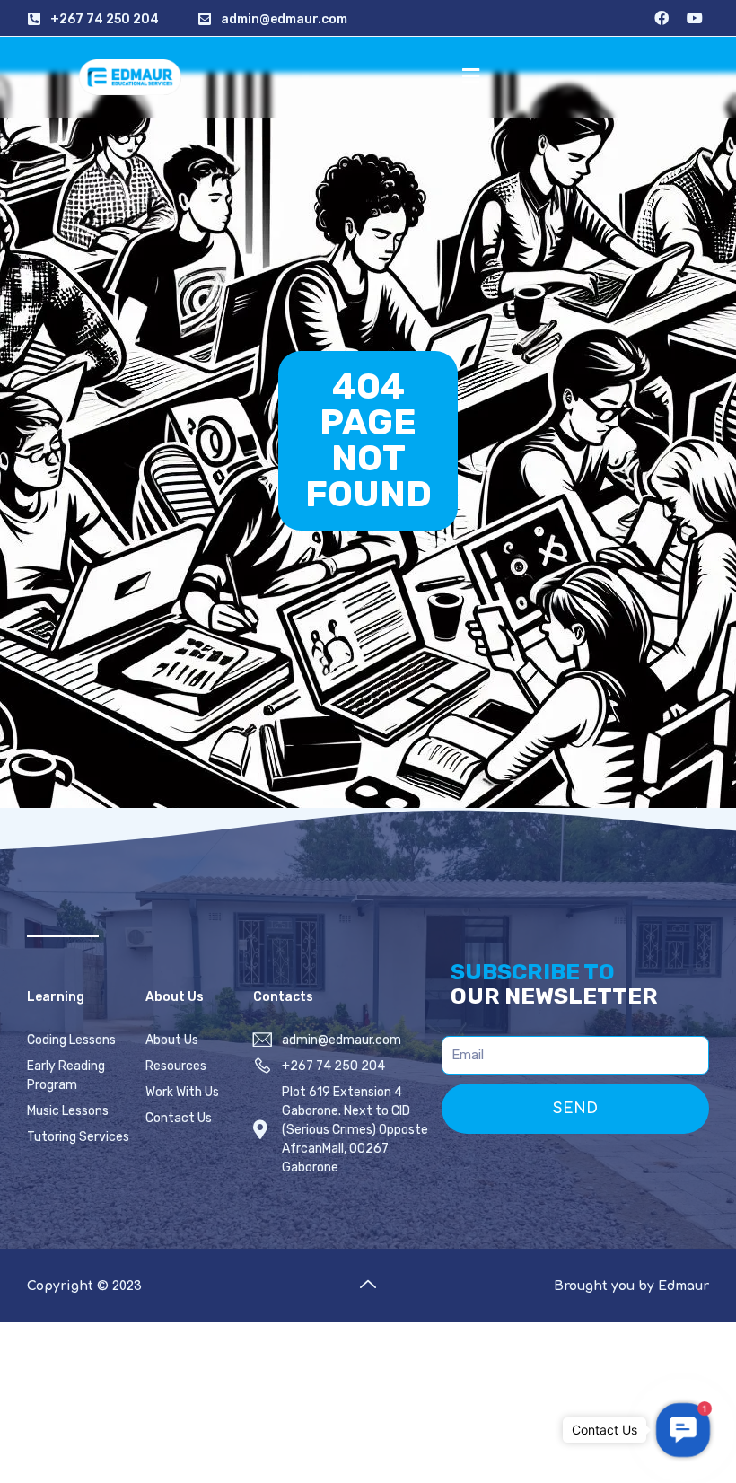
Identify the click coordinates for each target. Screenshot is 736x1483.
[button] (470, 77)
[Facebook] (661, 18)
